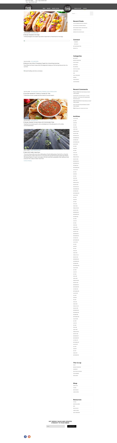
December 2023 (76, 186)
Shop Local (55, 8)
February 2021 (76, 254)
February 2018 (76, 331)
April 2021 (75, 250)
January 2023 (75, 210)
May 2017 (74, 350)
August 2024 (75, 169)
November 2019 (76, 286)
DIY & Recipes (34, 32)
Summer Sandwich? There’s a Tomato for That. (37, 93)
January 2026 (75, 133)
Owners (74, 77)
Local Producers (52, 91)
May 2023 (74, 201)
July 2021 (74, 244)
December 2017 (76, 335)
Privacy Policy (69, 440)
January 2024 (75, 184)
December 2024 (76, 161)
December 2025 (76, 135)
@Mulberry (75, 58)
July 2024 (75, 171)
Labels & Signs (76, 410)
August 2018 (75, 318)
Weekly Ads (75, 385)
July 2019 (74, 295)
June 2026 (75, 122)
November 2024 (76, 163)
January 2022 (75, 231)
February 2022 (76, 229)
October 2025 (75, 139)
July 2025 (74, 146)
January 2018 (75, 333)
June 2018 (75, 323)
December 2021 (76, 233)
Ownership (75, 369)
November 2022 (76, 214)
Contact (83, 16)
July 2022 (74, 218)
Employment (75, 375)
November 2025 (76, 137)
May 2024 (74, 176)
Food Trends (42, 91)
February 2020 (76, 280)
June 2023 (75, 199)
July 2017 (74, 346)
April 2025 (75, 152)
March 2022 (75, 227)
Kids (74, 73)
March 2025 (75, 154)
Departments (75, 389)
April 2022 (75, 225)
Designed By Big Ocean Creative (56, 440)
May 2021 (74, 248)
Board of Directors (77, 60)
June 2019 (75, 297)
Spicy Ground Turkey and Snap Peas (80, 27)
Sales (48, 8)
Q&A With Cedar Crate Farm (32, 152)
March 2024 (75, 180)
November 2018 (76, 312)
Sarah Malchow (76, 104)
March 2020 (75, 278)
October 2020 (75, 263)
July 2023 (74, 197)
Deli (44, 8)
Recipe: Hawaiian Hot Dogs (32, 34)
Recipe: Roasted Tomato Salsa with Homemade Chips (39, 122)
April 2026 (75, 127)
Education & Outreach (77, 371)
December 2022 (76, 212)
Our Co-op (77, 8)
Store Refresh (76, 79)
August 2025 (75, 144)
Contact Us (75, 48)
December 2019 (76, 284)
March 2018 (75, 329)
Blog (85, 8)
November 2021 (76, 235)
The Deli (74, 387)
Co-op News (75, 64)
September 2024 (76, 167)
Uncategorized (76, 81)
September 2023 (76, 193)
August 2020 (75, 267)
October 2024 (75, 165)
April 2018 (75, 327)
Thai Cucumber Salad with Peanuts (80, 23)
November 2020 (76, 261)
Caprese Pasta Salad (77, 29)
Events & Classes (76, 68)
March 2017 (75, 352)
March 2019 (75, 303)
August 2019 (75, 293)
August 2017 (75, 344)
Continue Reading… (28, 160)
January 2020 (75, 282)
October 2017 (75, 340)
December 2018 (76, 310)
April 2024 (75, 178)
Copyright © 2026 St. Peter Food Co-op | (35, 440)
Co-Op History (75, 62)
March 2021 (75, 252)
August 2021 (75, 242)
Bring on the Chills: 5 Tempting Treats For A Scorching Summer (42, 63)
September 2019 (76, 291)
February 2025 (76, 156)
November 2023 (76, 188)
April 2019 (75, 301)
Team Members (76, 373)
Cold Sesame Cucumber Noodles (79, 25)
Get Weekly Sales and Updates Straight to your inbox (60, 422)
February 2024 (76, 182)
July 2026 (74, 120)
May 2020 (74, 274)
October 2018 (75, 314)
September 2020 (76, 265)
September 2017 (76, 342)
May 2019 (74, 299)
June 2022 (75, 220)
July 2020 (74, 269)
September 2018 (76, 316)
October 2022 (75, 216)
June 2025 (75, 148)
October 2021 (75, 237)
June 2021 (75, 246)
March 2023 (75, 205)
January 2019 (75, 308)
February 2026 (76, 131)
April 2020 (75, 276)
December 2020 (76, 259)
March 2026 (75, 129)
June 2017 (75, 348)
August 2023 (75, 195)
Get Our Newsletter (77, 46)
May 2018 (74, 325)
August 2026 (75, 118)
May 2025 (74, 150)
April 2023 (75, 203)
